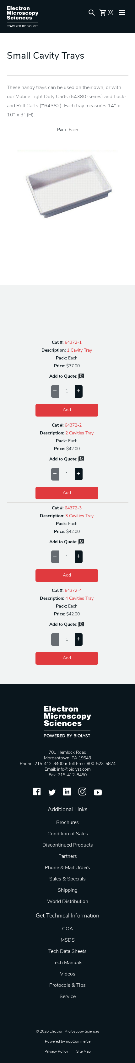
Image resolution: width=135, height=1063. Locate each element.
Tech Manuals (67, 962)
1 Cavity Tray (79, 350)
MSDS (68, 940)
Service (68, 996)
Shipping (68, 890)
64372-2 (73, 425)
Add (67, 410)
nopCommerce (78, 1042)
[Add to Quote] (81, 378)
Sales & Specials (67, 879)
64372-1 (73, 342)
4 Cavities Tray (79, 598)
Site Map (83, 1052)
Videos (67, 974)
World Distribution (67, 901)
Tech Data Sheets (67, 951)
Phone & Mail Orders (67, 867)
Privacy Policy (56, 1052)
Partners (67, 856)
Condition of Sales (67, 834)
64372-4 (73, 590)
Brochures (67, 822)
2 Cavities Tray (79, 433)
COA (67, 929)
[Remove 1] (55, 391)
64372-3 (73, 508)
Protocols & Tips (67, 985)
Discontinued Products (67, 845)
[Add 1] (79, 391)
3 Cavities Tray (79, 516)
